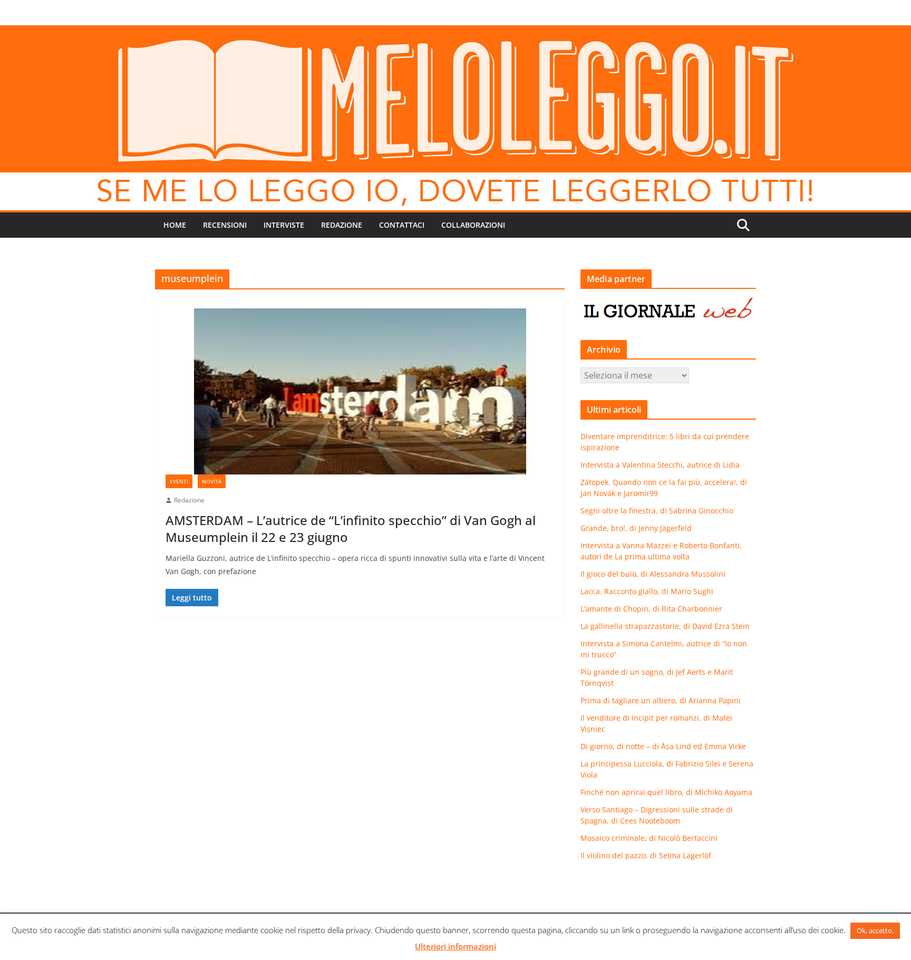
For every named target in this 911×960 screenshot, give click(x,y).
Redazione (341, 225)
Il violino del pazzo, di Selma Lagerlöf (645, 855)
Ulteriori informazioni (455, 946)
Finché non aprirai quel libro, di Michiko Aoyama (666, 792)
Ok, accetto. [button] (875, 930)
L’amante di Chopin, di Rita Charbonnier (651, 609)
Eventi (179, 481)
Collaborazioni (473, 225)
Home (174, 225)
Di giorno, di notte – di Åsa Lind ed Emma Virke (663, 746)
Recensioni (225, 225)
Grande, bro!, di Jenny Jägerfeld (636, 528)
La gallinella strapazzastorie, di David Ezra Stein (665, 626)
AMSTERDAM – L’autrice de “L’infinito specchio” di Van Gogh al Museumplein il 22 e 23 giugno (351, 528)
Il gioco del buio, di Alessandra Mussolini (652, 574)
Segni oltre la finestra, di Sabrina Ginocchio (656, 511)
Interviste (284, 225)
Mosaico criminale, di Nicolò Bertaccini (649, 838)
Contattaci (401, 225)
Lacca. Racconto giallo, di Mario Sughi (646, 591)
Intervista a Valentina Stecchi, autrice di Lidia (660, 465)
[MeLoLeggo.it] (455, 32)
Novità (211, 481)
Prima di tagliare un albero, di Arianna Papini (660, 700)
